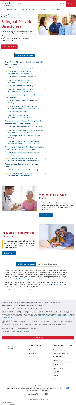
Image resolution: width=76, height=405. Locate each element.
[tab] (25, 55)
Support (56, 364)
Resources (57, 345)
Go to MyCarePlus (9, 46)
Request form (9, 253)
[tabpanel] (25, 121)
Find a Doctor (46, 215)
